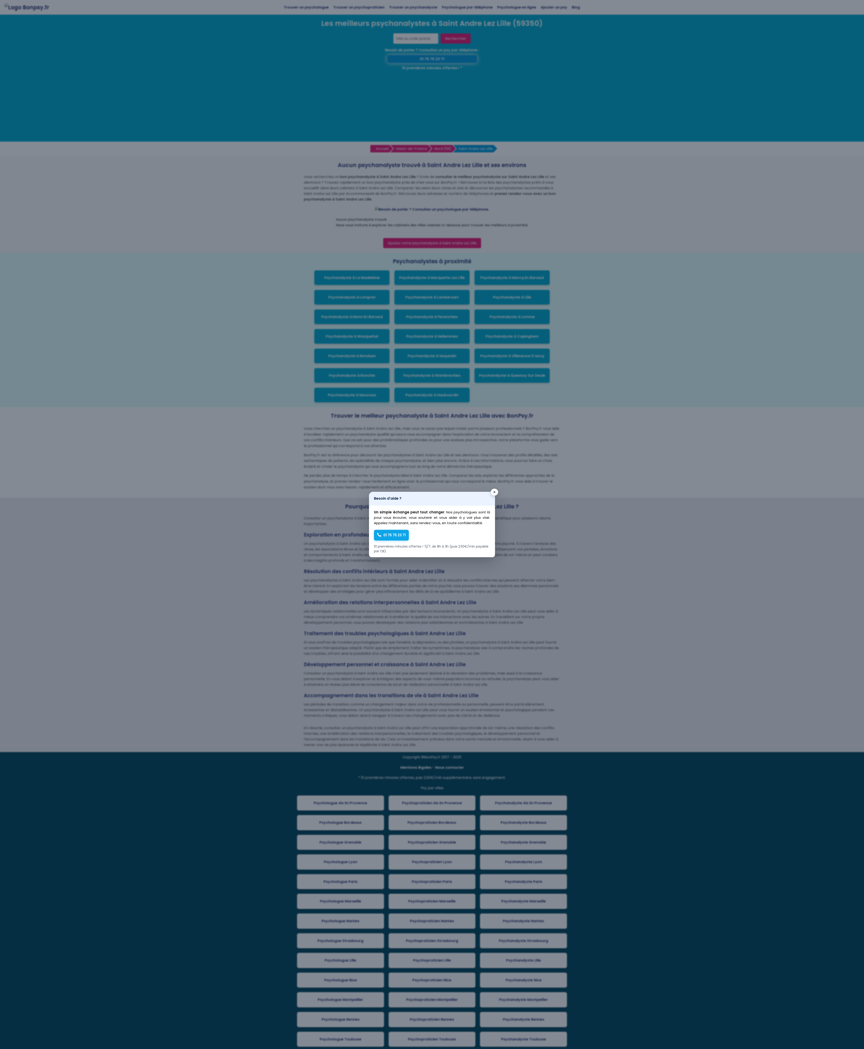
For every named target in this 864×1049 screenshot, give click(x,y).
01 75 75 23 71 (394, 535)
